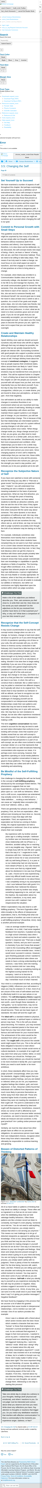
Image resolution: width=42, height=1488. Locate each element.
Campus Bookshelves (26, 161)
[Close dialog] (1, 145)
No (12, 1454)
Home (10, 161)
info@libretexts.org (8, 1480)
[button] (7, 125)
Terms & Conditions (17, 1476)
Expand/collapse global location (40, 161)
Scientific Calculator (10, 110)
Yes (5, 1454)
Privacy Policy (5, 1476)
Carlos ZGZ (31, 1201)
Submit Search (6, 43)
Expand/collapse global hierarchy (3, 161)
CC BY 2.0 (10, 1203)
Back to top (4, 1437)
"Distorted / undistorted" (17, 1201)
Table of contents (9, 175)
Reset (3, 57)
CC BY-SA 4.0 (32, 1427)
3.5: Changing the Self (8, 1427)
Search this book (5, 37)
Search (4, 1485)
